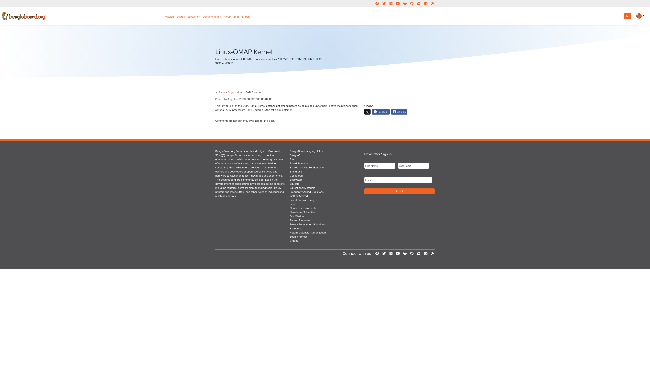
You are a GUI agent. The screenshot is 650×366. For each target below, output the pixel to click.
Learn (293, 204)
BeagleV (295, 155)
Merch (246, 16)
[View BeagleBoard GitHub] (412, 3)
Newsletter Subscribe (302, 212)
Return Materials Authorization (308, 232)
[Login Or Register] (640, 16)
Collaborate (297, 175)
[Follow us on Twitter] (384, 3)
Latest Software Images (303, 200)
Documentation (212, 16)
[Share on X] (367, 112)
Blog (237, 16)
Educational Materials (302, 188)
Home (221, 92)
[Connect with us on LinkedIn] (391, 3)
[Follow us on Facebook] (377, 3)
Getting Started (299, 196)
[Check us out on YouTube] (398, 3)
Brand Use (296, 171)
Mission (169, 16)
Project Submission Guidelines (308, 224)
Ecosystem (193, 16)
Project (232, 92)
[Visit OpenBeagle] (405, 3)
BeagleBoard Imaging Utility (306, 151)
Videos (294, 240)
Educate (294, 184)
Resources (296, 228)
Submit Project (298, 236)
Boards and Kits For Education (307, 167)
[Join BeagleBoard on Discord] (426, 3)
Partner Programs (300, 220)
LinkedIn (401, 111)
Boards (181, 16)
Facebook (382, 111)
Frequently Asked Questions (306, 192)
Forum (227, 16)
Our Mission (297, 216)
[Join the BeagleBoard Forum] (419, 3)
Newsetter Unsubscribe (303, 208)
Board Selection (299, 163)
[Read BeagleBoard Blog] (432, 3)
